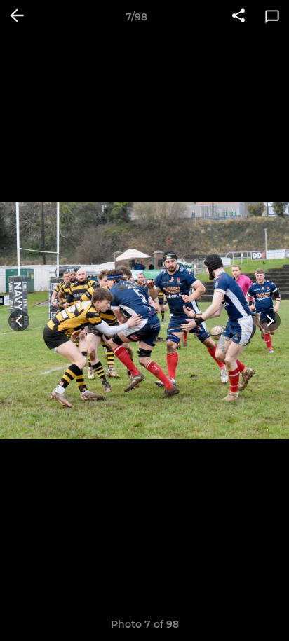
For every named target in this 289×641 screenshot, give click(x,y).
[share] (238, 17)
